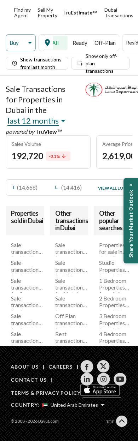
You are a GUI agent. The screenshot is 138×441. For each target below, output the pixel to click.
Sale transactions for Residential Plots (70, 302)
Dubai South (14, 187)
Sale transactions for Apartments (70, 249)
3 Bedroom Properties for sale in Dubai (112, 320)
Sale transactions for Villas (70, 267)
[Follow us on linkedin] (86, 379)
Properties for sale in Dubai (112, 249)
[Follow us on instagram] (103, 379)
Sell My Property (47, 12)
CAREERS (60, 367)
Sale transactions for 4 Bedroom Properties (26, 320)
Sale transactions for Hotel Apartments (70, 285)
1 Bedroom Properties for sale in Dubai (112, 285)
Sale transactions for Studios (26, 249)
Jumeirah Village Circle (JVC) (56, 187)
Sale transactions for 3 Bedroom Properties (26, 302)
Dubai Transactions (118, 12)
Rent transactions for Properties (70, 338)
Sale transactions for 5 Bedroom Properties (26, 338)
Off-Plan (105, 43)
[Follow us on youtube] (120, 379)
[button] (21, 43)
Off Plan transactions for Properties (70, 320)
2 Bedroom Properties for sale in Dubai (112, 302)
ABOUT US (25, 367)
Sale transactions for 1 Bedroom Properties (26, 267)
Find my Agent (22, 12)
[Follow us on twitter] (103, 366)
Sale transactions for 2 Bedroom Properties (26, 285)
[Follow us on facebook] (86, 366)
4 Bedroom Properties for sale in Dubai (112, 338)
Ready (80, 43)
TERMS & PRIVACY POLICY (45, 393)
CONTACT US (28, 380)
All (55, 43)
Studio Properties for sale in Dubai (112, 267)
